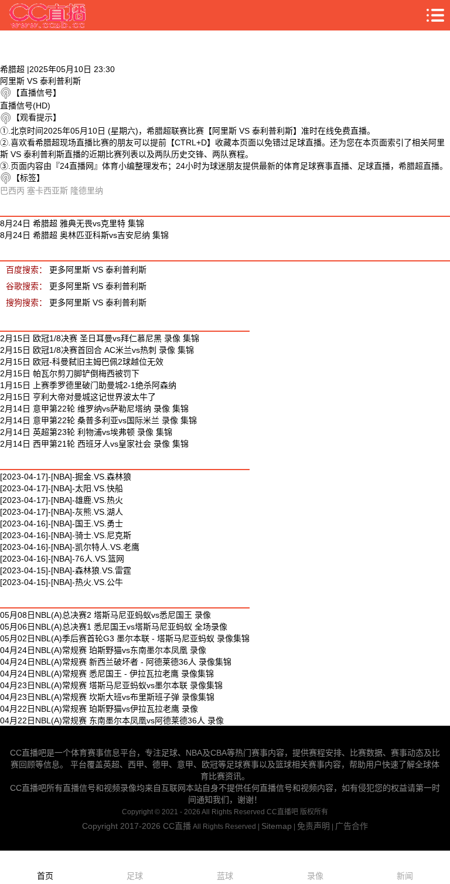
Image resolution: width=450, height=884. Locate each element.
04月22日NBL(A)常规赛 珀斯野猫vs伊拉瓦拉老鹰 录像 (99, 708)
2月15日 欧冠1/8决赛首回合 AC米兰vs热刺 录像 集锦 (97, 350)
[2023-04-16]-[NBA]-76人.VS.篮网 (62, 558)
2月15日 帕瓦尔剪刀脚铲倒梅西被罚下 (69, 373)
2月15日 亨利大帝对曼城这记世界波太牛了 (78, 397)
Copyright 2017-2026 (122, 826)
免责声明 (313, 826)
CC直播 (177, 826)
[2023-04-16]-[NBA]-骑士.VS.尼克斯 (65, 535)
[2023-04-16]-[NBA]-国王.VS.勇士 (61, 523)
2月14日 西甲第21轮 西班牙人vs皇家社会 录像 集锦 (94, 443)
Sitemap (276, 826)
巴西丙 (12, 190)
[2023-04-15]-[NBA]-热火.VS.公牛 (61, 582)
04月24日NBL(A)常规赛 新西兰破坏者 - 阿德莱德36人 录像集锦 (115, 662)
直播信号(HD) (25, 105)
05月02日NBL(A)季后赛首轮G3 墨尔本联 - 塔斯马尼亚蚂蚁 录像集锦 (125, 638)
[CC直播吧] (48, 15)
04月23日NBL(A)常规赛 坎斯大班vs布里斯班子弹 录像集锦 (107, 697)
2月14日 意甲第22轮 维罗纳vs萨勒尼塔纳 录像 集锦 (94, 408)
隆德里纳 (86, 190)
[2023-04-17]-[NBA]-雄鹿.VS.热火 (61, 500)
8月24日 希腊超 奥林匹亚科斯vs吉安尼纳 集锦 (84, 235)
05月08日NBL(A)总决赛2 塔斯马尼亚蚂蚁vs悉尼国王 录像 (105, 615)
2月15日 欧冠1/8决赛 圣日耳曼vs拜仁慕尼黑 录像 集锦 (99, 338)
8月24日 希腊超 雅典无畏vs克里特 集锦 (72, 223)
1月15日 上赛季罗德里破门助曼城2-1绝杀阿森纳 (88, 385)
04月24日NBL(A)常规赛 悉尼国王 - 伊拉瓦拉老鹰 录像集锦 (107, 673)
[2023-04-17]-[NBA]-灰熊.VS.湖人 (61, 511)
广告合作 (351, 826)
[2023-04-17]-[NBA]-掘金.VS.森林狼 (65, 476)
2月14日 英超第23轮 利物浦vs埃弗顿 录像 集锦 (86, 432)
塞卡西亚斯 (47, 190)
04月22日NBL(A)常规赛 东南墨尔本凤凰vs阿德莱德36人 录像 (112, 720)
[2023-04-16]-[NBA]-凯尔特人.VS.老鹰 (69, 547)
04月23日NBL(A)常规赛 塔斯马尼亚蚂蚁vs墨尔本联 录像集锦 (111, 685)
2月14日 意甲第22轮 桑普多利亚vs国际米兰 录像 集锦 (98, 420)
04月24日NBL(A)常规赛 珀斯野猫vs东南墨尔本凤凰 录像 (103, 650)
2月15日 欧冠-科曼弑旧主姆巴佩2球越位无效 (81, 361)
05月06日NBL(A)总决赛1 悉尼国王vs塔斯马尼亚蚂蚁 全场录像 (113, 626)
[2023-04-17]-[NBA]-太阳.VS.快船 (61, 488)
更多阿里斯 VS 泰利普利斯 (97, 269)
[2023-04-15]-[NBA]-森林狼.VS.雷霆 (65, 570)
